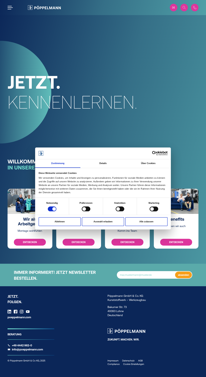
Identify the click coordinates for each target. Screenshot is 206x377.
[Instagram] (22, 311)
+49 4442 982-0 (22, 345)
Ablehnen (60, 221)
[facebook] (16, 311)
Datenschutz (128, 360)
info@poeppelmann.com (27, 349)
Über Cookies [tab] (148, 163)
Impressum (113, 360)
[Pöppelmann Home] (44, 7)
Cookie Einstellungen (133, 364)
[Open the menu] (10, 7)
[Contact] (194, 7)
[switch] (86, 209)
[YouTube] (28, 311)
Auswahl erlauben (103, 221)
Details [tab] (103, 163)
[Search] (184, 7)
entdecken (30, 242)
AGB (140, 360)
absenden (183, 275)
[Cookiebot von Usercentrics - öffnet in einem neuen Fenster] (154, 153)
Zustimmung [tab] (58, 163)
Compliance (114, 364)
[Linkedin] (10, 311)
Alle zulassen (146, 221)
